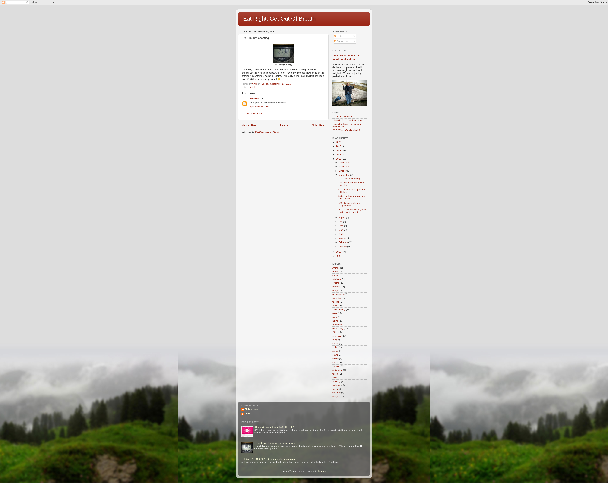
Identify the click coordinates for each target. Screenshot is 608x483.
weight (253, 87)
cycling (335, 283)
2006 (339, 256)
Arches (335, 268)
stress (335, 359)
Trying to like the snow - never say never (274, 443)
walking (336, 385)
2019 (339, 146)
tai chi (335, 374)
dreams (336, 286)
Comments (342, 41)
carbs (335, 275)
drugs (335, 290)
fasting (335, 302)
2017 (339, 155)
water (335, 389)
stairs (335, 355)
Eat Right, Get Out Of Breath (279, 18)
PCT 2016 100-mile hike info (346, 130)
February (343, 242)
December (344, 162)
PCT (334, 332)
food (334, 305)
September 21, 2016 (259, 107)
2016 (339, 159)
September (344, 175)
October (343, 171)
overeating (337, 328)
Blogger (322, 471)
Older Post (318, 125)
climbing (336, 279)
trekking (336, 381)
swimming (337, 370)
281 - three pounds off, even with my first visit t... (352, 210)
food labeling (338, 309)
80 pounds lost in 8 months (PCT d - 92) (274, 427)
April (341, 234)
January (343, 246)
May (341, 230)
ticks (334, 377)
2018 (339, 150)
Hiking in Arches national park (347, 120)
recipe (335, 340)
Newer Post (249, 125)
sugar (335, 362)
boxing (335, 271)
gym (334, 317)
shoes (335, 343)
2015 (339, 252)
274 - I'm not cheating (349, 178)
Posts (339, 36)
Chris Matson (251, 409)
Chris (247, 414)
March (342, 238)
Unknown (254, 98)
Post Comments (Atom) (267, 132)
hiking (335, 321)
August (342, 217)
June (341, 226)
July (341, 221)
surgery (336, 366)
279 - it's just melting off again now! (350, 204)
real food (336, 336)
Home (284, 125)
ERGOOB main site (342, 116)
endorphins (338, 294)
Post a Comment (254, 113)
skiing (335, 347)
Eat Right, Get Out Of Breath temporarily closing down (268, 459)
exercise (336, 298)
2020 (339, 142)
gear (334, 313)
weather (336, 393)
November (344, 166)
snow (335, 351)
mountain (337, 324)
